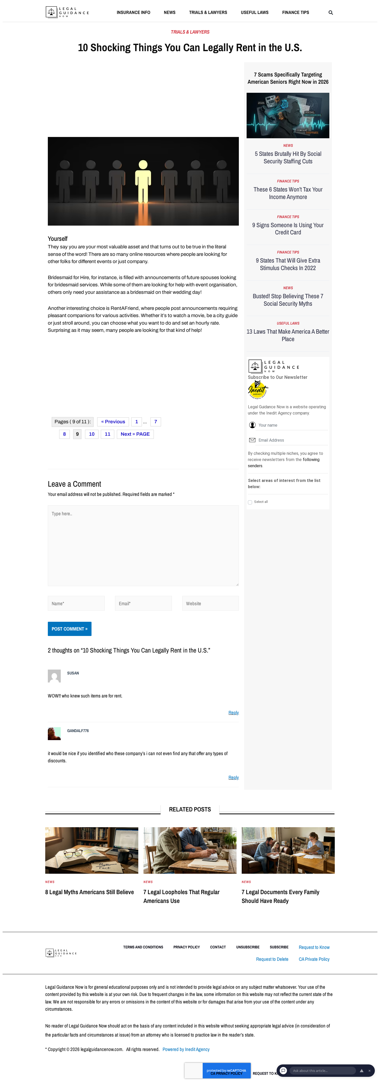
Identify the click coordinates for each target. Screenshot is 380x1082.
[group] (91, 871)
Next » (128, 434)
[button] (331, 13)
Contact (218, 947)
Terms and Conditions (143, 947)
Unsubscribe (248, 947)
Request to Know (314, 947)
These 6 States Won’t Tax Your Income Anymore (288, 193)
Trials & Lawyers (208, 12)
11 (107, 434)
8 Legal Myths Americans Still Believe (89, 892)
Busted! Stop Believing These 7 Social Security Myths (288, 300)
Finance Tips (295, 12)
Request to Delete (272, 959)
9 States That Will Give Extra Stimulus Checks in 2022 (288, 264)
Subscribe (279, 947)
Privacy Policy (186, 947)
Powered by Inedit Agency (186, 1049)
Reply (234, 712)
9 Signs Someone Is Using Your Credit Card (288, 228)
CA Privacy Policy (226, 1073)
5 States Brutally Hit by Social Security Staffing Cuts (288, 157)
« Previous (113, 421)
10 (92, 434)
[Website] (210, 604)
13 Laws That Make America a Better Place (288, 335)
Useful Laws (255, 12)
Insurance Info (133, 12)
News (170, 12)
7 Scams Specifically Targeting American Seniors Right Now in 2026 (288, 78)
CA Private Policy (314, 959)
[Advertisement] (143, 99)
